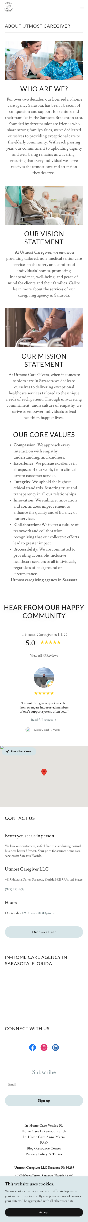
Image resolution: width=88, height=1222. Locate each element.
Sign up (44, 1101)
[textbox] (44, 1084)
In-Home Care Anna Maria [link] (44, 1137)
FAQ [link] (44, 1143)
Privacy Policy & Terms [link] (44, 1154)
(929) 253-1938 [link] (14, 889)
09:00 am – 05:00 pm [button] (36, 913)
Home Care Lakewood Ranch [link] (44, 1131)
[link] (8, 7)
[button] (82, 7)
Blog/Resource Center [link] (44, 1148)
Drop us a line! (44, 932)
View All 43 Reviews (44, 656)
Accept (44, 1212)
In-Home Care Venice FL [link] (44, 1126)
